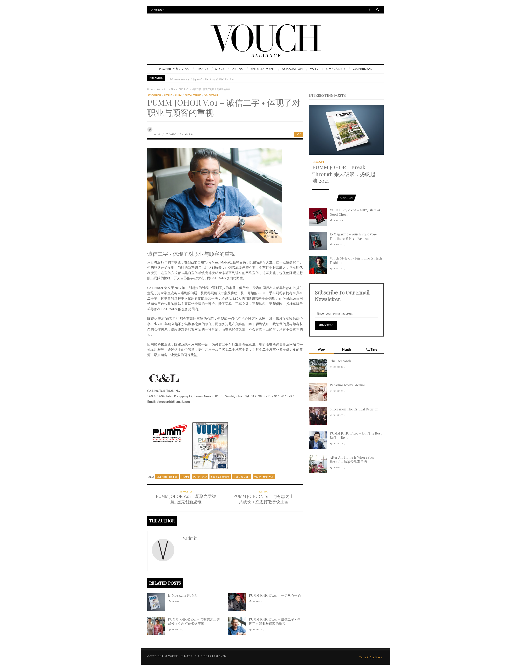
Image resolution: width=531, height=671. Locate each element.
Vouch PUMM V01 (264, 476)
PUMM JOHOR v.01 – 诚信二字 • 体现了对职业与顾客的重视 (275, 621)
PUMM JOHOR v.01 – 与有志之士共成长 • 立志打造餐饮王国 (194, 621)
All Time (371, 349)
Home (150, 89)
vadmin (157, 134)
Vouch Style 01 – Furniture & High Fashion (356, 260)
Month (346, 349)
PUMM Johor (200, 476)
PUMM (178, 95)
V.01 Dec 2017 (211, 95)
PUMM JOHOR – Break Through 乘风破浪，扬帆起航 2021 (343, 174)
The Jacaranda (341, 361)
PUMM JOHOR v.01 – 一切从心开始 (275, 595)
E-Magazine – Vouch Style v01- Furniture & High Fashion (201, 78)
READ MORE (346, 197)
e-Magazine (318, 161)
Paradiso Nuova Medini (347, 385)
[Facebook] (369, 9)
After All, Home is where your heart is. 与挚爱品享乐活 (352, 459)
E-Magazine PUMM (182, 595)
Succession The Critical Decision (354, 409)
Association (162, 89)
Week (321, 349)
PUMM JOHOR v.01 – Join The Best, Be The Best (356, 435)
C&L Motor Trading (167, 476)
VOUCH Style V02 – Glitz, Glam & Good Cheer (355, 212)
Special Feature (193, 95)
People (168, 95)
